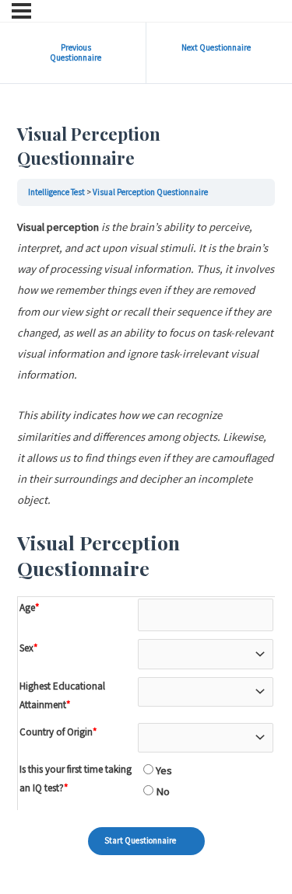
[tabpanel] (146, 364)
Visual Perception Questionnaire (150, 192)
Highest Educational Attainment (62, 695)
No (161, 791)
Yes (162, 770)
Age (29, 607)
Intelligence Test (56, 192)
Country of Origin (58, 732)
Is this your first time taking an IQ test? (75, 778)
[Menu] (21, 11)
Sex (28, 648)
